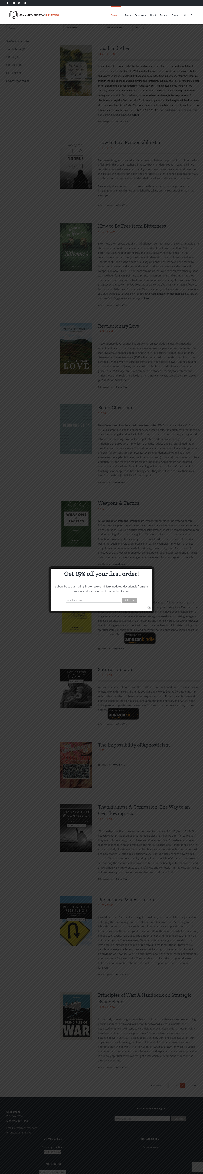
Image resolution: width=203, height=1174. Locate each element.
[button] (192, 14)
